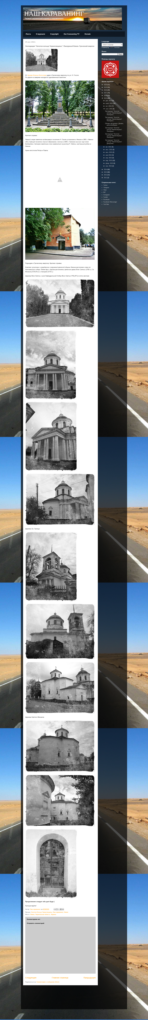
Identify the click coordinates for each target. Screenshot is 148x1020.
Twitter (105, 185)
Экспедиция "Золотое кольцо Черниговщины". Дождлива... (113, 141)
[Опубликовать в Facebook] (61, 909)
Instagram (106, 195)
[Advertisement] (108, 240)
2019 (105, 87)
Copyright (54, 34)
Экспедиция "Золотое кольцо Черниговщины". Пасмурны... (113, 112)
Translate (117, 47)
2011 (105, 177)
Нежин (66, 912)
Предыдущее (90, 978)
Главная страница (60, 978)
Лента (28, 34)
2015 (105, 98)
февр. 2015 (109, 163)
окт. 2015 (109, 106)
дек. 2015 (109, 100)
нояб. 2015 (109, 103)
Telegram (106, 187)
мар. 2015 (109, 160)
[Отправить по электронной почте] (55, 909)
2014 (105, 169)
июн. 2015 (109, 152)
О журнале (40, 34)
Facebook (106, 199)
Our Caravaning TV (71, 34)
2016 (105, 95)
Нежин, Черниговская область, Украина (43, 914)
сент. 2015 (109, 109)
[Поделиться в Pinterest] (63, 909)
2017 (105, 93)
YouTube (106, 204)
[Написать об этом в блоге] (57, 909)
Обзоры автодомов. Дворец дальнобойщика (114, 124)
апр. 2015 (109, 158)
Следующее (30, 978)
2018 (105, 90)
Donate (88, 34)
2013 (105, 172)
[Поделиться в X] (59, 909)
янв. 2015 (109, 166)
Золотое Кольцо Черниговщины (41, 912)
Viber (105, 190)
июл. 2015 (109, 149)
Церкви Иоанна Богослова (37, 75)
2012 (105, 175)
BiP (104, 192)
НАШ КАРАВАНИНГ (54, 14)
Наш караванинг (58, 912)
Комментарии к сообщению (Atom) (48, 982)
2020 (105, 84)
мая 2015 (109, 155)
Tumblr (105, 197)
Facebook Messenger (110, 202)
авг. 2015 (109, 147)
